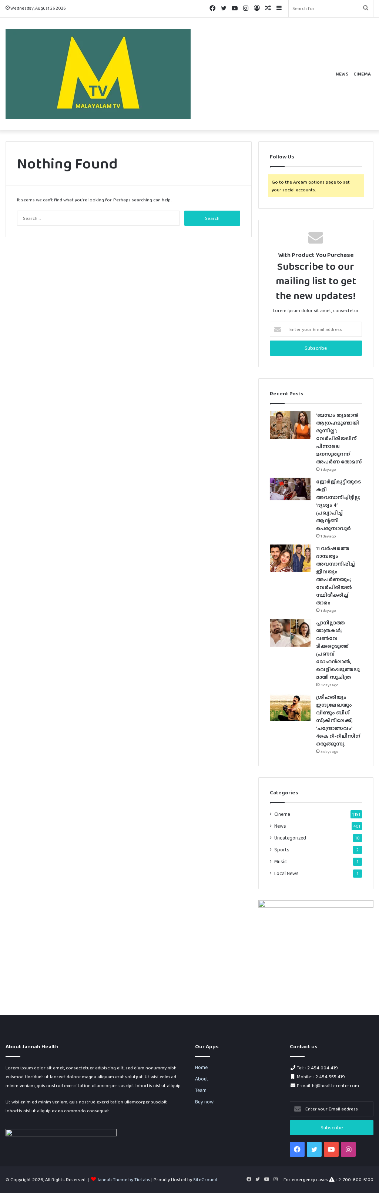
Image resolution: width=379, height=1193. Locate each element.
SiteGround (205, 1179)
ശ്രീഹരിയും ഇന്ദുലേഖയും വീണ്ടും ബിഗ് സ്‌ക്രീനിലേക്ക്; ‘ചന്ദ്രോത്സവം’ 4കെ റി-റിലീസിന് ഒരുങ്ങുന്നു (338, 720)
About (201, 1078)
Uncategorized (290, 837)
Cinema (362, 73)
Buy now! (205, 1101)
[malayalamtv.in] (98, 74)
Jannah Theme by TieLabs (123, 1179)
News (342, 73)
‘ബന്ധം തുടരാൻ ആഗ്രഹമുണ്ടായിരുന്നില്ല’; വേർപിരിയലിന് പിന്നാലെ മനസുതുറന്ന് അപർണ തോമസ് (339, 438)
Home (201, 1067)
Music (280, 861)
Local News (286, 873)
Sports (281, 849)
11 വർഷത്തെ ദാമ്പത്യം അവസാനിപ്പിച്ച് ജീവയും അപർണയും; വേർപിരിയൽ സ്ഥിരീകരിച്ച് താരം (335, 575)
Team (201, 1090)
